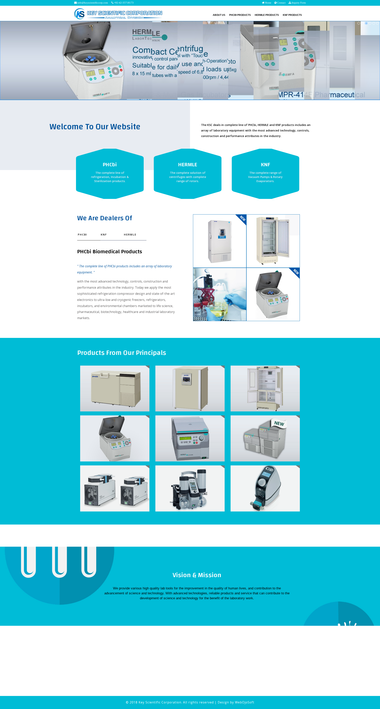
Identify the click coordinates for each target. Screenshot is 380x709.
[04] (366, 23)
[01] (358, 23)
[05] (370, 23)
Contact (281, 2)
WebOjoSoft (244, 702)
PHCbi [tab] (82, 234)
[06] (373, 23)
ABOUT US (219, 15)
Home (267, 2)
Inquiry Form (298, 2)
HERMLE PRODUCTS (267, 15)
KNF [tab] (104, 234)
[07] (377, 23)
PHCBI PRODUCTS (240, 15)
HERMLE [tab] (130, 234)
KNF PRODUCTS (292, 15)
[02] (362, 23)
